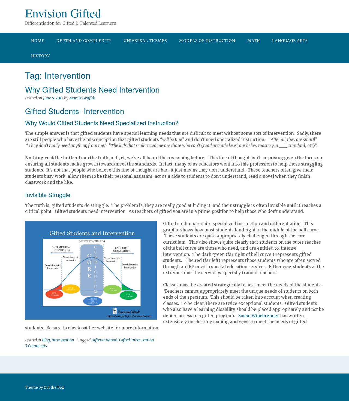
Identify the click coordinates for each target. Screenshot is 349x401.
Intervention (63, 340)
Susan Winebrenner (258, 315)
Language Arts (290, 40)
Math (253, 40)
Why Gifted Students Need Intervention (92, 89)
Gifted (124, 340)
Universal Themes (145, 40)
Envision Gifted (63, 13)
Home (37, 40)
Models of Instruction (207, 40)
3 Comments (36, 345)
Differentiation (104, 340)
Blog (46, 340)
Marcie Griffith (82, 98)
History (40, 55)
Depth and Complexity (84, 40)
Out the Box (54, 387)
